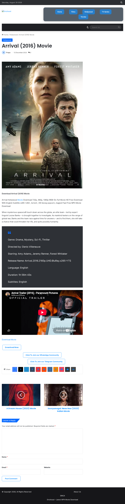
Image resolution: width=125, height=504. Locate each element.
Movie (20, 200)
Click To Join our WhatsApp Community (42, 355)
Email (4, 467)
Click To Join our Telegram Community (46, 361)
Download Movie (9, 339)
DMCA (62, 496)
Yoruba (83, 17)
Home (59, 12)
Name (5, 457)
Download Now (12, 347)
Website (47, 467)
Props (8, 52)
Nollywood (89, 12)
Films (73, 12)
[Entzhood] (6, 11)
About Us (77, 492)
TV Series (105, 12)
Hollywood (14, 35)
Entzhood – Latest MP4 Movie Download (62, 500)
